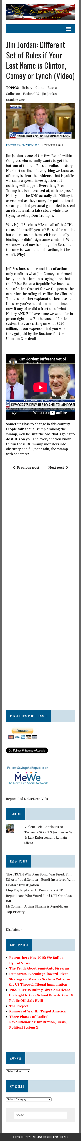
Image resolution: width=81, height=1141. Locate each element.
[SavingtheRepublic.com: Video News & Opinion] (40, 12)
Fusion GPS (31, 94)
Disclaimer (14, 929)
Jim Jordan (49, 94)
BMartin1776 (30, 145)
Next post (56, 467)
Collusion (13, 94)
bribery (27, 87)
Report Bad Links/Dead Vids (27, 798)
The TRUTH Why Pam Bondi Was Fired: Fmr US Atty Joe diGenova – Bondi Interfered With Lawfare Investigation (40, 879)
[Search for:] (40, 1115)
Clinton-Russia (46, 87)
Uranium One (15, 100)
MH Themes (62, 1137)
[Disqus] (40, 536)
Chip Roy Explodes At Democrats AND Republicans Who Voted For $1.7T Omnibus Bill (39, 895)
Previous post (28, 467)
